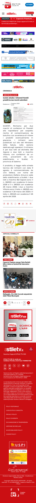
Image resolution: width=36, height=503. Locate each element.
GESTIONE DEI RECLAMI (13, 426)
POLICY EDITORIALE (12, 406)
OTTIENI (29, 5)
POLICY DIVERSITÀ (12, 418)
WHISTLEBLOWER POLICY (14, 430)
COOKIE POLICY (11, 434)
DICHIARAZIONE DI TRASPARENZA (17, 422)
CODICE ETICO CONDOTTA (14, 410)
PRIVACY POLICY (11, 414)
